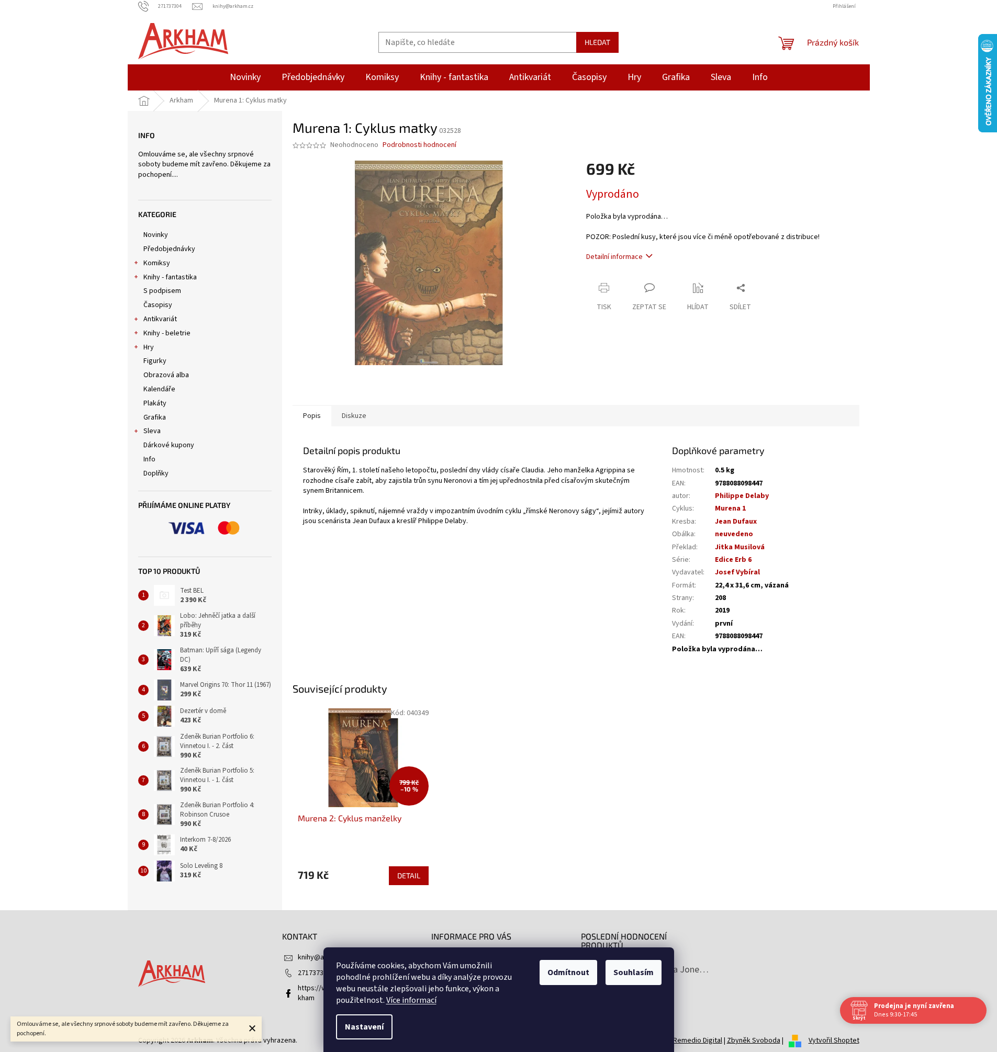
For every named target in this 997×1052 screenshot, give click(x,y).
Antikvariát (160, 319)
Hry (148, 347)
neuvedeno (734, 534)
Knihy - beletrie (167, 333)
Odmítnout (568, 972)
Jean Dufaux (736, 521)
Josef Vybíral (737, 572)
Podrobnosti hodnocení (419, 145)
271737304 (314, 973)
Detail (408, 875)
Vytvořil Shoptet (834, 1040)
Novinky (155, 235)
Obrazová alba (166, 375)
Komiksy (156, 263)
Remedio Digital (697, 1040)
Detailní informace (614, 257)
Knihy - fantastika (170, 277)
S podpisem (162, 291)
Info (149, 459)
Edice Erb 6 (733, 560)
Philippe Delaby (742, 496)
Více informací (411, 1000)
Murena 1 (730, 508)
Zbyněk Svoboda (753, 1040)
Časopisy (157, 305)
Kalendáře (159, 389)
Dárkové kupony (168, 445)
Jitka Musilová (740, 547)
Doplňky (156, 473)
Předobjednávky (169, 249)
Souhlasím (633, 972)
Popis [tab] (312, 416)
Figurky (154, 361)
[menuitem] (245, 77)
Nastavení (364, 1027)
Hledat (597, 42)
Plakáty (154, 403)
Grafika (154, 417)
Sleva (152, 431)
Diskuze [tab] (354, 416)
